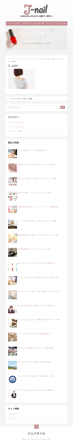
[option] (36, 36)
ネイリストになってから (16, 127)
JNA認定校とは (26, 23)
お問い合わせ (13, 414)
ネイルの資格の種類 (38, 23)
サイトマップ (13, 418)
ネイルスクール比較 (15, 131)
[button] (36, 47)
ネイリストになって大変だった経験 (56, 23)
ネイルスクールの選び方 (13, 23)
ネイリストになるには (16, 122)
